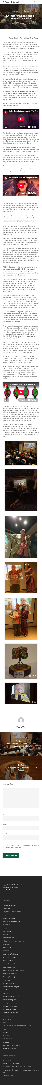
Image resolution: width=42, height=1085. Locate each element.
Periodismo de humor (9, 983)
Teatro (5, 1022)
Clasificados (6, 925)
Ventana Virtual (7, 1039)
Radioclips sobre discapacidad (12, 1003)
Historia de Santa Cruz (10, 964)
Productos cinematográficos (12, 996)
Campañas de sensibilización (12, 912)
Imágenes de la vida (9, 967)
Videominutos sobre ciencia (11, 1045)
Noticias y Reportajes (9, 977)
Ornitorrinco (6, 980)
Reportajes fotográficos (10, 1013)
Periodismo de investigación (11, 987)
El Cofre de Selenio (11, 2)
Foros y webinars (8, 960)
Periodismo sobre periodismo (12, 990)
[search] (34, 2)
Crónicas (5, 934)
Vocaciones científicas (9, 1048)
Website (5, 834)
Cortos (5, 928)
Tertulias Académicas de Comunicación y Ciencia (18, 1026)
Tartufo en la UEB (8, 1060)
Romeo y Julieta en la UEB (11, 1063)
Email (5, 824)
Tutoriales (6, 1035)
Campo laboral (7, 915)
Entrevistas (6, 951)
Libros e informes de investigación (13, 970)
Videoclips (6, 1042)
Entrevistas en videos (9, 957)
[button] (38, 2)
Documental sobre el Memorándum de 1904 (17, 1067)
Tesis (4, 1029)
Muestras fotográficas (10, 973)
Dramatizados (7, 944)
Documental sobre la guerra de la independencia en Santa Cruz (21, 1071)
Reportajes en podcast (10, 1006)
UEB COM (11, 23)
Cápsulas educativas (9, 918)
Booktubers (6, 908)
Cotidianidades (7, 931)
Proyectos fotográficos (10, 1000)
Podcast (5, 993)
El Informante (7, 947)
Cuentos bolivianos (9, 938)
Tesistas (5, 1032)
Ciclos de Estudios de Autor (11, 921)
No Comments (31, 23)
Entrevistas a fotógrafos (20, 11)
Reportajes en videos (9, 1009)
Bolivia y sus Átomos (9, 905)
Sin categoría (7, 1019)
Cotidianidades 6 (8, 1076)
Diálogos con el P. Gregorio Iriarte (13, 941)
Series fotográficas (8, 1016)
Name (5, 815)
